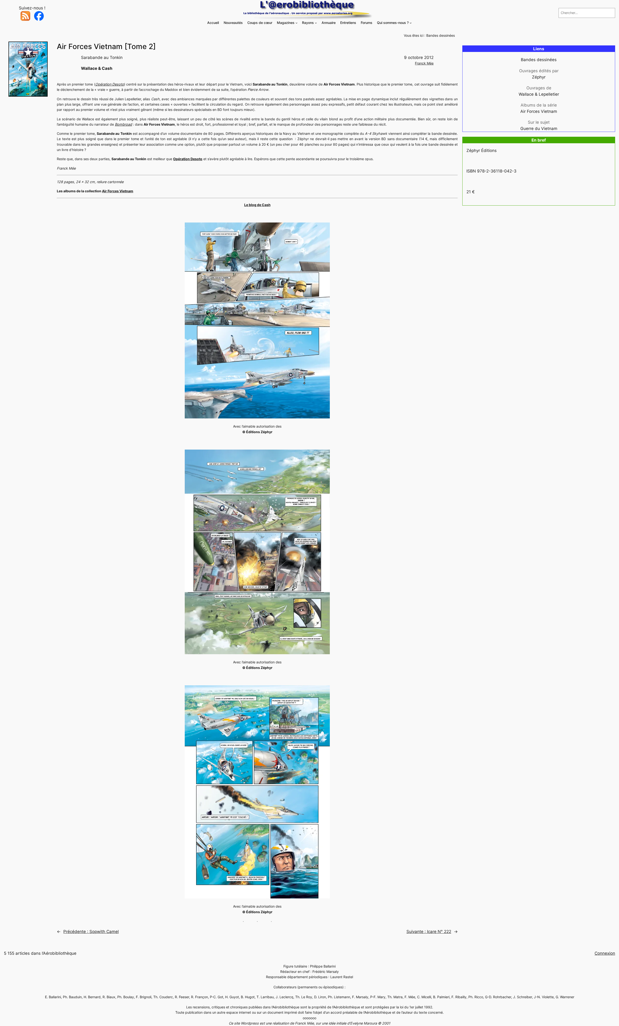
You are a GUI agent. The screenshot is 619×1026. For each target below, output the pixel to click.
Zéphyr (538, 77)
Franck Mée (424, 63)
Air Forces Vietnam (117, 191)
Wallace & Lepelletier (539, 94)
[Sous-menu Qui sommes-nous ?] (411, 23)
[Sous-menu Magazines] (296, 23)
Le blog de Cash (257, 205)
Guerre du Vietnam (538, 128)
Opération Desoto (109, 84)
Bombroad (123, 124)
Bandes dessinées (440, 35)
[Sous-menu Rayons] (316, 23)
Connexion (605, 953)
